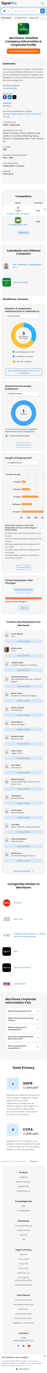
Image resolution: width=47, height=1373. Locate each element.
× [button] (44, 1356)
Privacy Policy (23, 1268)
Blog (23, 1206)
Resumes (23, 1235)
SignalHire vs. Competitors (23, 1323)
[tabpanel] (23, 600)
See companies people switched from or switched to (23, 372)
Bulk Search (23, 1309)
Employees (33, 18)
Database (23, 1177)
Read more (27, 1365)
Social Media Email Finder (23, 1304)
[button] (23, 233)
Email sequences (23, 1191)
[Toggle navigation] (42, 3)
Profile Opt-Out (23, 1273)
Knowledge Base (23, 1210)
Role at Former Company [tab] (23, 590)
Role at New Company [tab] (23, 593)
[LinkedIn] (10, 97)
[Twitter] (14, 97)
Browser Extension (23, 1182)
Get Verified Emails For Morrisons (23, 51)
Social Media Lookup (23, 1314)
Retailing (7, 105)
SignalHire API (23, 1186)
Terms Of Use (23, 1259)
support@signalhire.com (23, 1340)
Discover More (23, 445)
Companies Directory (23, 1226)
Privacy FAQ (23, 1264)
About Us (23, 1254)
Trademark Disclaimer (23, 1285)
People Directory (23, 1230)
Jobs (23, 1239)
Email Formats (21, 18)
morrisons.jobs (10, 88)
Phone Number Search (24, 1318)
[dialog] (23, 1363)
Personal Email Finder (23, 1300)
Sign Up (24, 608)
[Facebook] (5, 97)
